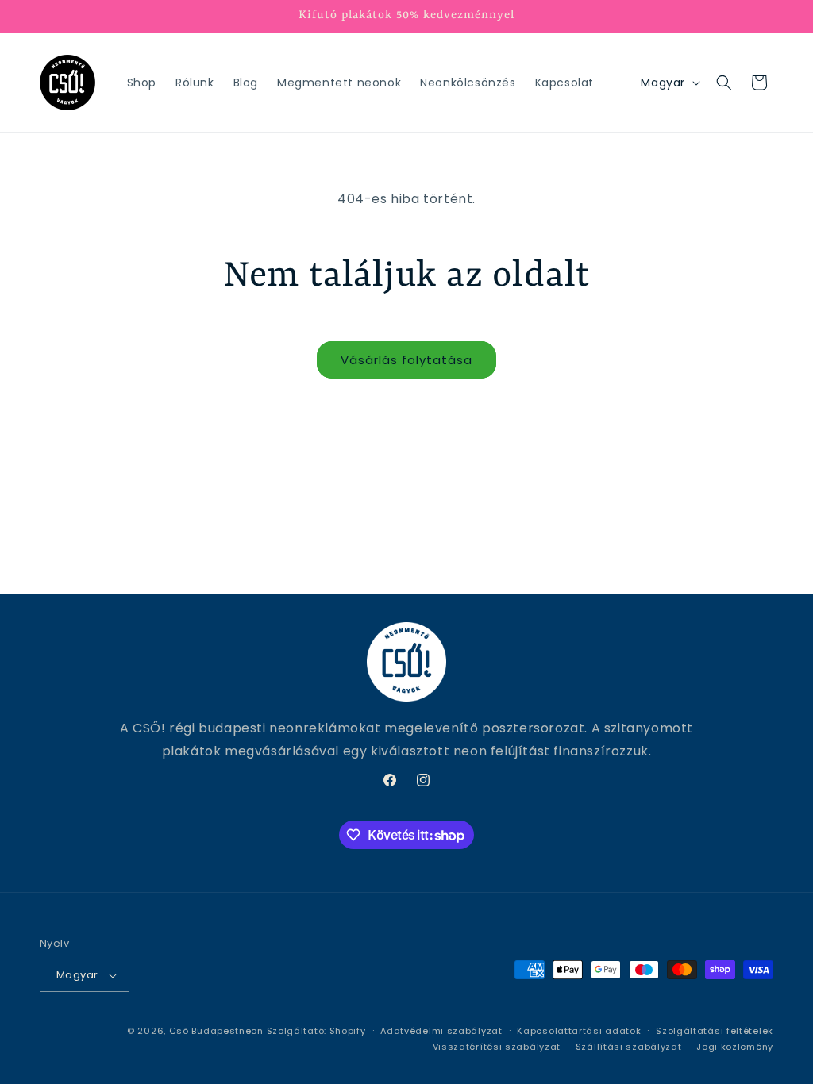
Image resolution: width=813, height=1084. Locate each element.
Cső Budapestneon (216, 1030)
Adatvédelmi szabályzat (441, 1030)
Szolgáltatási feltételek (714, 1030)
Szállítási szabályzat (629, 1046)
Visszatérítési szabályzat (497, 1046)
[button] (724, 82)
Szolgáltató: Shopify (316, 1030)
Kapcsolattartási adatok (579, 1030)
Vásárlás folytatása (406, 360)
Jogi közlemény (734, 1046)
